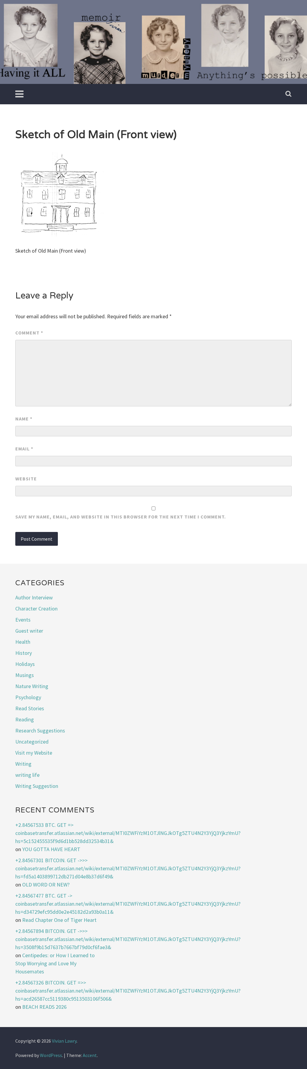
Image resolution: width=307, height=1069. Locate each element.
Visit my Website (33, 752)
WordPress (51, 1055)
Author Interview (34, 597)
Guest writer (29, 630)
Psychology (28, 697)
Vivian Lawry (64, 1041)
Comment (29, 333)
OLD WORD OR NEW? (46, 884)
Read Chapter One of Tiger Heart (59, 919)
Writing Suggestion (36, 785)
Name (23, 419)
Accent (90, 1055)
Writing (23, 763)
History (23, 652)
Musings (24, 675)
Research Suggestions (40, 730)
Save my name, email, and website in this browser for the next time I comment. (120, 517)
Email (24, 449)
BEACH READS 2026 (44, 1006)
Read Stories (29, 708)
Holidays (25, 664)
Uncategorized (32, 741)
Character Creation (36, 608)
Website (26, 479)
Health (22, 641)
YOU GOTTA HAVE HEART (51, 849)
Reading (24, 719)
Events (23, 619)
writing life (27, 774)
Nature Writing (31, 686)
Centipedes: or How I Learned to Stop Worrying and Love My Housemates (55, 963)
